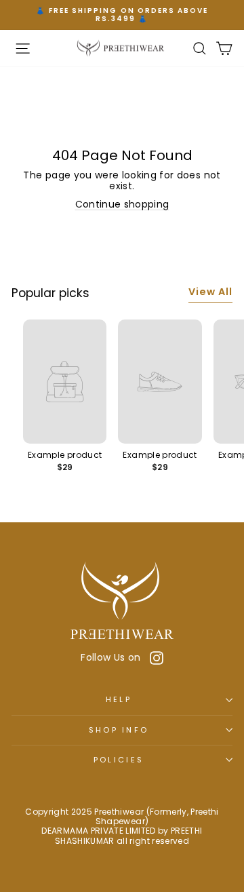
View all (210, 291)
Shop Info (119, 729)
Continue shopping (122, 204)
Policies (119, 759)
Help (118, 699)
